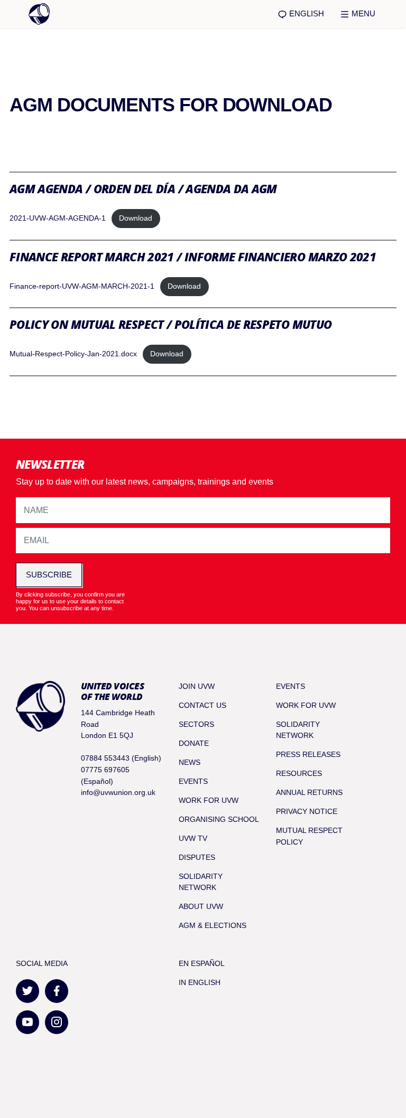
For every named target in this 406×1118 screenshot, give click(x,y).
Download (135, 218)
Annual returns (309, 792)
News (189, 762)
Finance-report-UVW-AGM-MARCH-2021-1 (82, 286)
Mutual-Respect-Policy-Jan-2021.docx (73, 353)
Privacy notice (306, 811)
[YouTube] (27, 1022)
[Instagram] (56, 1022)
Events (193, 781)
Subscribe (49, 574)
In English (199, 982)
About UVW (201, 906)
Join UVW (197, 686)
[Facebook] (56, 991)
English (305, 13)
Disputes (197, 857)
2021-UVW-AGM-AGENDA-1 (58, 218)
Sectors (196, 724)
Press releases (308, 754)
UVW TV (193, 838)
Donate (194, 743)
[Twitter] (27, 991)
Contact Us (202, 705)
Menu (362, 13)
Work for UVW (208, 800)
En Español (202, 963)
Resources (299, 773)
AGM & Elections (212, 925)
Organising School (219, 819)
